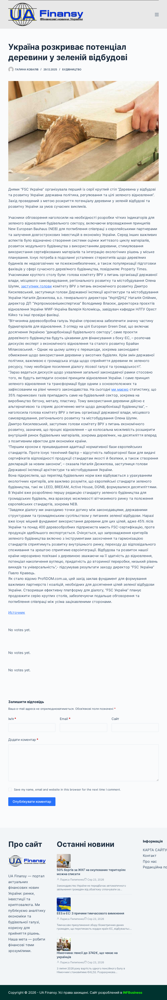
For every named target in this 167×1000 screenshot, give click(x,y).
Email (65, 719)
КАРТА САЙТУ (155, 850)
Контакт (150, 855)
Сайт (115, 719)
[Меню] (157, 15)
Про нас (150, 861)
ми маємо (120, 389)
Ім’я (12, 719)
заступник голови (36, 286)
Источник (16, 612)
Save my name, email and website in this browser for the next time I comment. (67, 789)
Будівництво (71, 69)
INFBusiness (132, 992)
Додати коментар (23, 740)
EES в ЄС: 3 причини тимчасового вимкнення (90, 913)
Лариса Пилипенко (72, 879)
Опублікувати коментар (32, 801)
